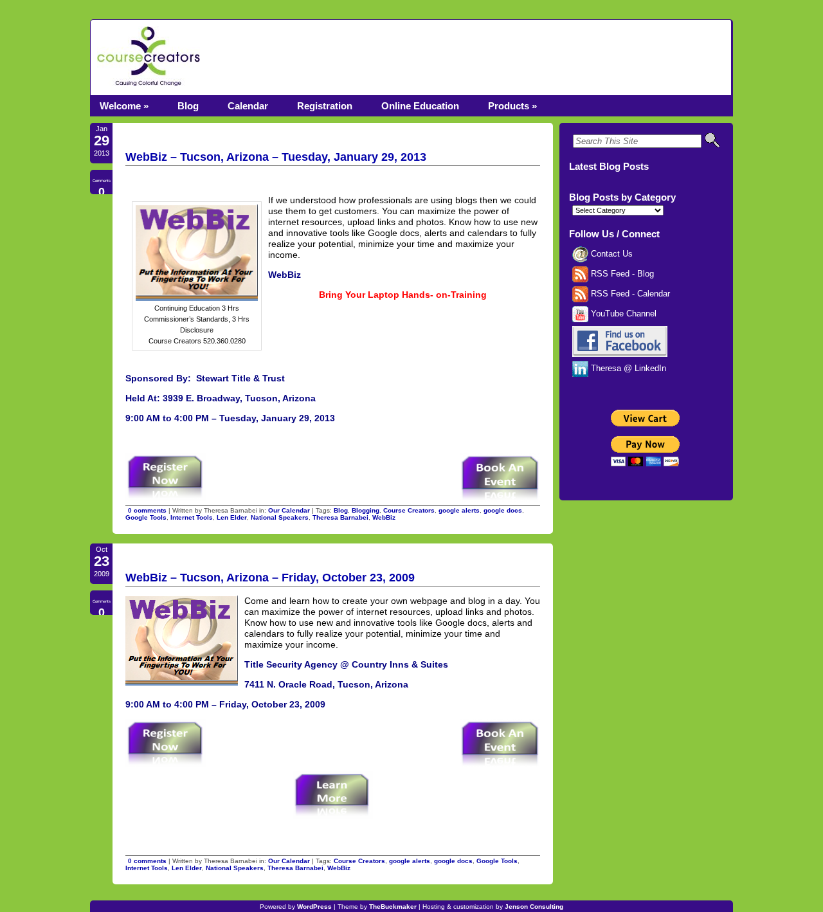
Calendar (248, 105)
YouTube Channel (622, 313)
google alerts (459, 510)
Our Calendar (289, 510)
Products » (512, 105)
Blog (188, 105)
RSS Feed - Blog (621, 273)
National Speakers (280, 517)
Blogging (365, 510)
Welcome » (124, 105)
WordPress (314, 906)
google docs (503, 510)
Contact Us (610, 254)
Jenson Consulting (534, 906)
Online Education (420, 105)
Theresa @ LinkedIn (627, 368)
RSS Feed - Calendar (629, 293)
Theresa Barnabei (340, 517)
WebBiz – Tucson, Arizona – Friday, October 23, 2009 (270, 577)
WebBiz (383, 517)
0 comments (147, 510)
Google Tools (146, 517)
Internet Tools (191, 517)
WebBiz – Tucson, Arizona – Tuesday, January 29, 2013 (275, 156)
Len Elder (232, 517)
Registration (324, 105)
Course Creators (409, 510)
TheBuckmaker (393, 906)
